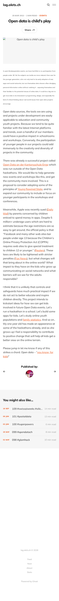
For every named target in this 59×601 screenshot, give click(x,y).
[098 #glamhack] (29, 440)
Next (29, 563)
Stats (29, 572)
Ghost (35, 581)
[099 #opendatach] (29, 432)
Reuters (39, 250)
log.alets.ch (12, 4)
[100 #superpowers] (29, 424)
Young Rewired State (30, 189)
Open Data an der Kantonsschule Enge (25, 164)
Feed (29, 559)
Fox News (21, 258)
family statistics (32, 319)
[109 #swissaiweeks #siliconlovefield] (29, 409)
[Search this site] (48, 5)
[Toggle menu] (54, 5)
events (43, 15)
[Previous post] (5, 371)
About (29, 568)
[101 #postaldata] (29, 416)
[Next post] (53, 371)
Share (28, 30)
